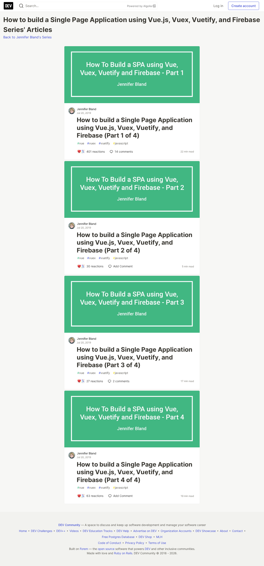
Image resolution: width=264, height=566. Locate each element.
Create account (243, 6)
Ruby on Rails (123, 553)
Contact (237, 531)
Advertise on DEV (145, 531)
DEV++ (60, 531)
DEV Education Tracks (97, 531)
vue (80, 143)
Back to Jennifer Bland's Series (27, 37)
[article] (132, 102)
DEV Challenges (41, 531)
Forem (84, 549)
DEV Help (123, 531)
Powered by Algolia (140, 6)
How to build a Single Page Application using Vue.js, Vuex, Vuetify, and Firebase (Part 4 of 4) (134, 472)
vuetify (104, 143)
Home (23, 531)
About (224, 531)
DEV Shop (145, 537)
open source (106, 549)
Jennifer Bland (86, 109)
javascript (120, 143)
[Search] (21, 6)
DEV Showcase (206, 531)
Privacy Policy (134, 543)
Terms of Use (157, 543)
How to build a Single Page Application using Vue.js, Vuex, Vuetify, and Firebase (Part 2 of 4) (134, 242)
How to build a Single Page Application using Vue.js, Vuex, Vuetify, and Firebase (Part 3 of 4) (134, 357)
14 (124, 151)
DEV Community (69, 525)
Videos (74, 531)
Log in (218, 6)
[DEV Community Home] (8, 6)
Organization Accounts (176, 531)
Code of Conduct (109, 543)
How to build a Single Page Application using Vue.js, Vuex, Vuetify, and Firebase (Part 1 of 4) (134, 127)
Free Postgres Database (118, 537)
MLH (159, 537)
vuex (91, 143)
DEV (147, 549)
